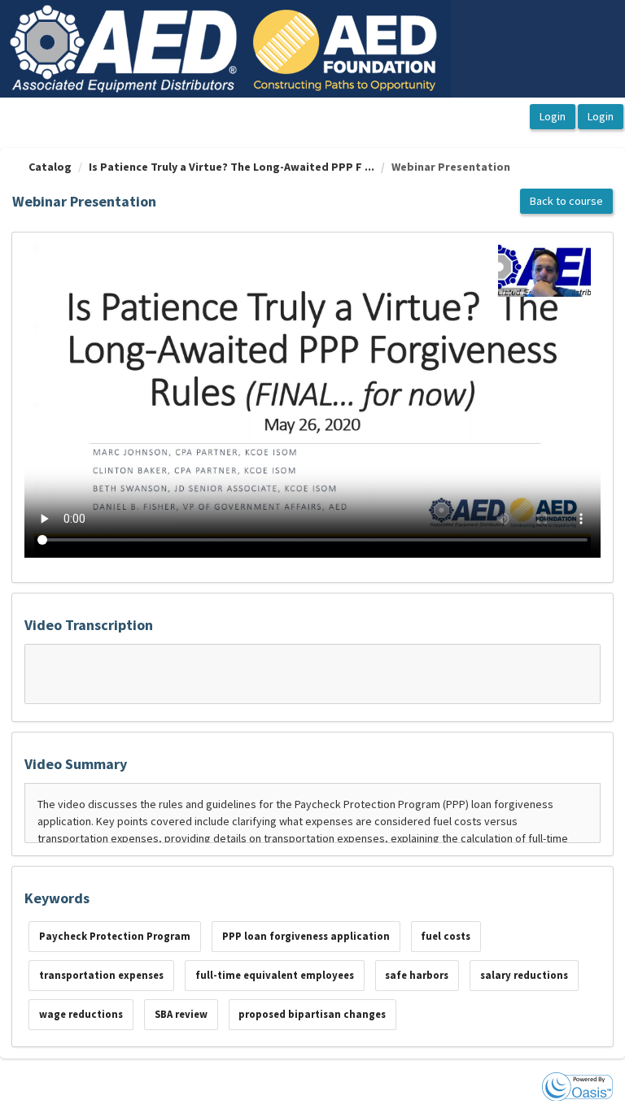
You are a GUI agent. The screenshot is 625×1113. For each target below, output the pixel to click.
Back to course (566, 200)
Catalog (50, 166)
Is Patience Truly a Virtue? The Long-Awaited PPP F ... (231, 166)
